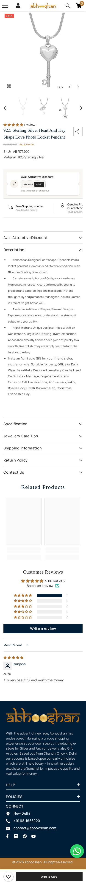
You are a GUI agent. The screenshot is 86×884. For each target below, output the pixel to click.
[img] (13, 657)
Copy (39, 184)
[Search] (68, 5)
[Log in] (18, 5)
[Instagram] (16, 836)
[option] (43, 52)
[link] (8, 877)
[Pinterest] (24, 836)
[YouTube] (33, 836)
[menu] (5, 5)
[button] (70, 87)
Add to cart (49, 876)
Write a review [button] (43, 628)
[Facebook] (7, 836)
